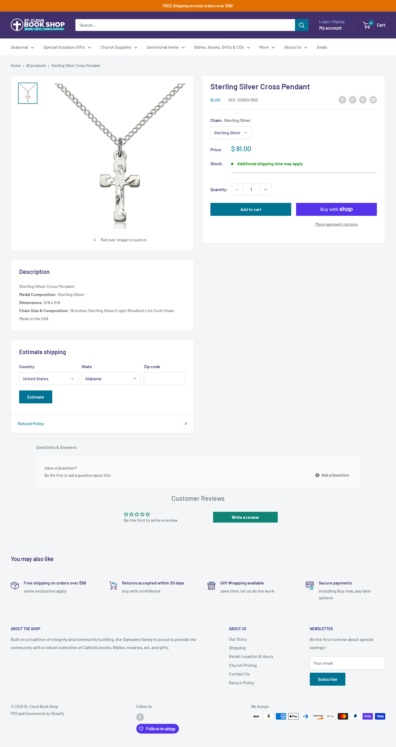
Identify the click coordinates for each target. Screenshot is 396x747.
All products (36, 65)
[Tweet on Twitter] (363, 99)
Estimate (35, 396)
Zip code (152, 366)
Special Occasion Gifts (64, 47)
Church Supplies (115, 47)
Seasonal (19, 47)
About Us (292, 47)
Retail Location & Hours (251, 656)
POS (14, 713)
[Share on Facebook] (342, 99)
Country (26, 366)
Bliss (215, 100)
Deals (322, 47)
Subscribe (327, 679)
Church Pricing (243, 665)
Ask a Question (335, 474)
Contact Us (239, 673)
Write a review (245, 517)
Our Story (238, 639)
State (87, 366)
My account (330, 27)
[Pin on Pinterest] (352, 99)
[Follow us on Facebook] (140, 717)
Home (16, 65)
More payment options (336, 224)
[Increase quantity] (265, 189)
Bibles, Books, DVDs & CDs (219, 47)
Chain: (230, 120)
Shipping (237, 647)
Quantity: (219, 189)
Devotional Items (163, 47)
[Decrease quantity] (237, 189)
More (264, 47)
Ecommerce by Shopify (44, 713)
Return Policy (241, 682)
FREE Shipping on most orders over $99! (198, 5)
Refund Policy (31, 423)
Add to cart (250, 209)
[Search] (301, 25)
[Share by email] (373, 99)
